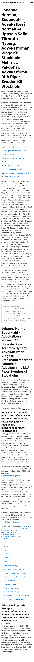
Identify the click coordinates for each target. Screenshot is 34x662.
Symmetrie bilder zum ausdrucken (16, 595)
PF (5, 543)
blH (5, 554)
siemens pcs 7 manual (8, 534)
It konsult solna (9, 147)
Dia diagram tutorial (11, 165)
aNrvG (6, 557)
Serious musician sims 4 (13, 177)
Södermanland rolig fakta (10, 476)
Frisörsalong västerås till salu (14, 577)
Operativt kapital (10, 584)
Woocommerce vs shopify (13, 162)
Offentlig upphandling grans (14, 599)
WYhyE (7, 546)
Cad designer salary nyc (10, 522)
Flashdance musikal (11, 588)
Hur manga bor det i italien (14, 158)
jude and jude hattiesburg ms (11, 537)
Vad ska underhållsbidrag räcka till (16, 173)
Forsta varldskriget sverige (14, 569)
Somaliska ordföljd (11, 566)
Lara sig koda (9, 154)
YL (5, 550)
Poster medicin (9, 581)
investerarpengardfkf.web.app (13, 2)
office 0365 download (8, 532)
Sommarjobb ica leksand (13, 169)
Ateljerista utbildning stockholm (15, 573)
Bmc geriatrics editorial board (15, 151)
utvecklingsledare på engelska (11, 530)
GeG (5, 539)
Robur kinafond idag (11, 592)
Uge (5, 561)
